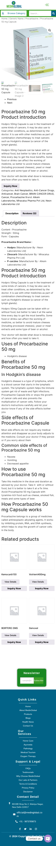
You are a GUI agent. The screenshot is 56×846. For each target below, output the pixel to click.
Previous (12, 99)
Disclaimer (28, 791)
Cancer (5, 197)
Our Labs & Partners (28, 780)
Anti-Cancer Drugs (44, 190)
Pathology (28, 748)
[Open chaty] (48, 838)
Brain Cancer (21, 193)
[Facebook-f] (20, 829)
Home (4, 18)
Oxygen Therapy (28, 756)
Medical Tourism (28, 752)
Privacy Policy (28, 788)
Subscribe (38, 680)
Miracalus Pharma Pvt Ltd (30, 200)
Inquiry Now (10, 186)
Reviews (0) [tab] (29, 213)
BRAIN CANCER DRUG (41, 193)
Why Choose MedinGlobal (28, 776)
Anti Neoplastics (23, 190)
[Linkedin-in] (30, 829)
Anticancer (7, 193)
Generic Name (16, 18)
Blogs (28, 718)
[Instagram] (36, 829)
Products (28, 714)
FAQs (28, 768)
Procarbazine (31, 18)
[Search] (53, 13)
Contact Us (28, 726)
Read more (10, 582)
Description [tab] (12, 213)
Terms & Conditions (28, 784)
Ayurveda (28, 744)
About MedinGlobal (28, 710)
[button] (49, 30)
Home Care (28, 741)
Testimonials (28, 772)
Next (9, 102)
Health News (28, 722)
